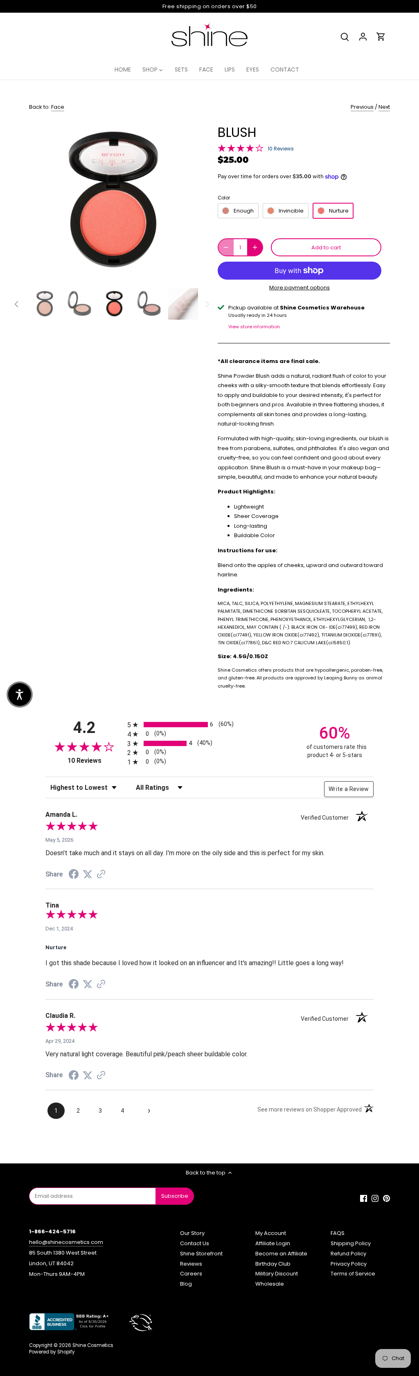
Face (57, 107)
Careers (191, 1273)
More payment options (299, 288)
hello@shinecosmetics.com (66, 1242)
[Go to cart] (381, 36)
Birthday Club (273, 1264)
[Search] (345, 36)
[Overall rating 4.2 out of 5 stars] (241, 147)
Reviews (191, 1264)
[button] (20, 694)
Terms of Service (353, 1273)
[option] (113, 200)
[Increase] (255, 247)
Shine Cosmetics (92, 1345)
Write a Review (349, 789)
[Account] (363, 36)
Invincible (291, 211)
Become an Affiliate (281, 1253)
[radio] (209, 724)
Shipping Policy (351, 1243)
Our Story (192, 1233)
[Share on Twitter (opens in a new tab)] (87, 875)
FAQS (338, 1233)
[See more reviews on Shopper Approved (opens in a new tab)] (101, 875)
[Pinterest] (386, 1198)
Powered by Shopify (52, 1352)
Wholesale (269, 1284)
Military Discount (276, 1273)
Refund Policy (348, 1253)
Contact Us (194, 1243)
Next (384, 107)
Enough (244, 211)
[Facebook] (363, 1198)
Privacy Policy (349, 1264)
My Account (270, 1233)
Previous (362, 107)
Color (224, 198)
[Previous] (41, 200)
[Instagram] (375, 1198)
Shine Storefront (201, 1253)
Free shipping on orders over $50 (209, 6)
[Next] (185, 200)
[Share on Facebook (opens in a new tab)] (74, 875)
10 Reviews (281, 148)
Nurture (339, 211)
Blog (186, 1284)
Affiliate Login (272, 1243)
